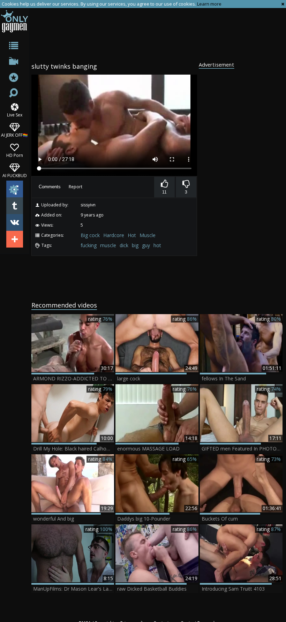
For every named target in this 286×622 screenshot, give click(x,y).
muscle (108, 245)
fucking (89, 245)
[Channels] (14, 62)
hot (157, 245)
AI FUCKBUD (14, 175)
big (135, 245)
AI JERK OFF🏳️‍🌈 (14, 134)
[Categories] (14, 46)
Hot (132, 235)
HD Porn (14, 155)
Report (75, 187)
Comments (50, 186)
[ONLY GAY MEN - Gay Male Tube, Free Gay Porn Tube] (14, 21)
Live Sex (14, 114)
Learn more (209, 4)
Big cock (90, 235)
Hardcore (113, 235)
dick (124, 245)
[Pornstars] (14, 78)
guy (146, 245)
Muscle (148, 235)
